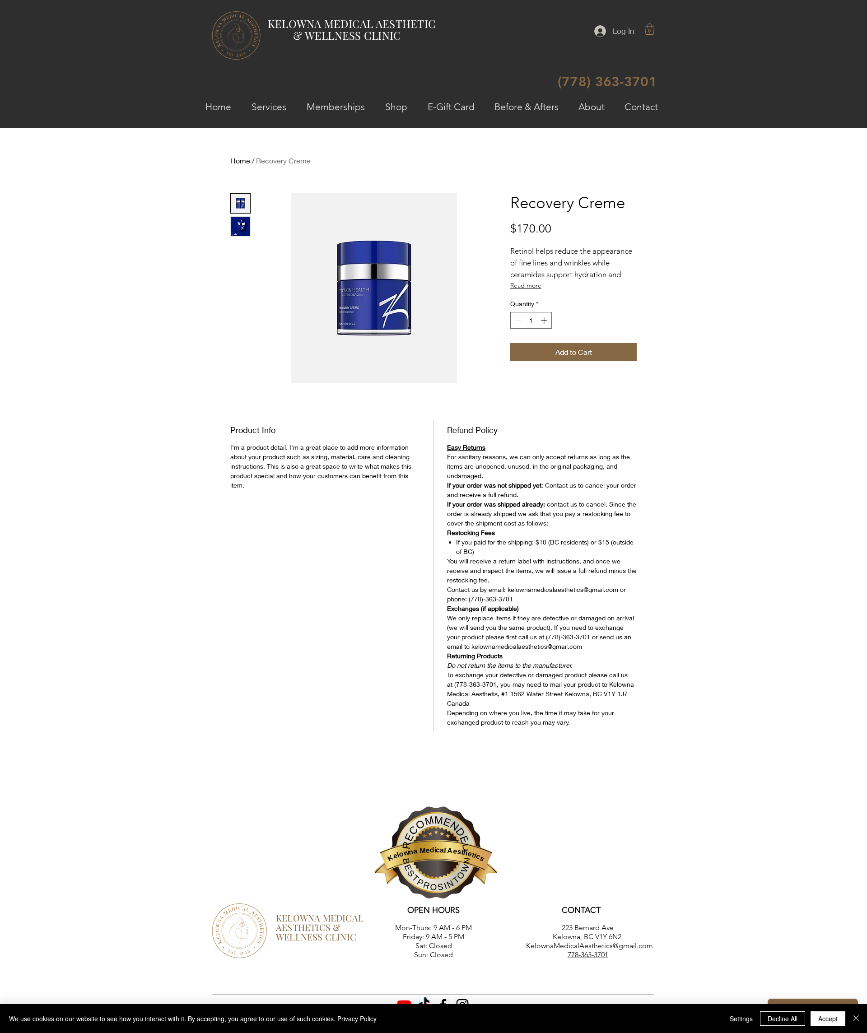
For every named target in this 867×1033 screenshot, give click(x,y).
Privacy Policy (357, 1018)
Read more (525, 285)
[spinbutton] (531, 320)
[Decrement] (517, 320)
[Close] (856, 1018)
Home (240, 160)
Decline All (782, 1018)
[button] (649, 29)
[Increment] (544, 320)
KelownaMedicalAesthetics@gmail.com (589, 945)
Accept (828, 1018)
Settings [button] (741, 1018)
